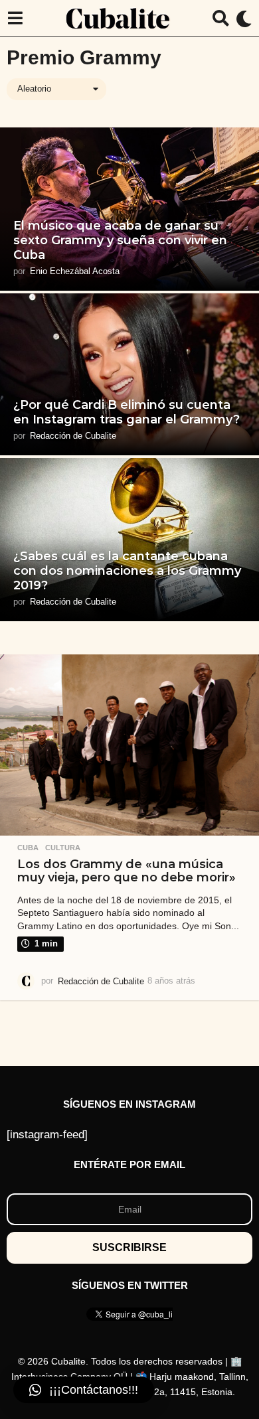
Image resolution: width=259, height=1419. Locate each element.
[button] (15, 18)
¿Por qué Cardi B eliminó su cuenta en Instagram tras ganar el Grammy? (126, 412)
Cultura (62, 848)
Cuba (28, 848)
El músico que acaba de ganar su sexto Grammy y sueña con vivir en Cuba (120, 239)
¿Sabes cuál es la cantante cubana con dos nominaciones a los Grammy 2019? (127, 570)
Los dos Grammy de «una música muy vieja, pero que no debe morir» (126, 870)
